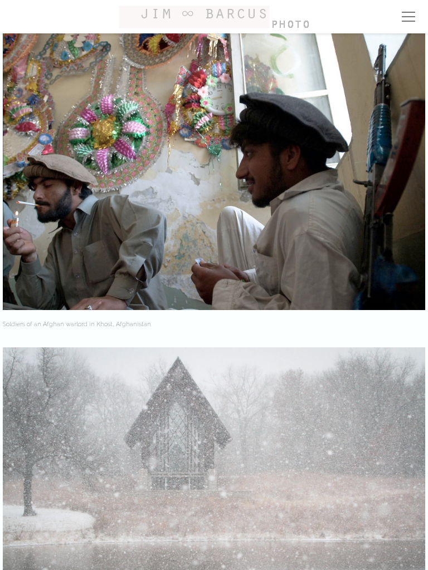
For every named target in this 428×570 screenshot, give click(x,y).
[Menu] (408, 17)
